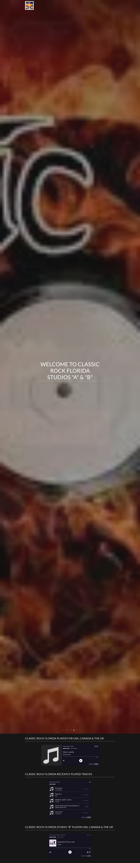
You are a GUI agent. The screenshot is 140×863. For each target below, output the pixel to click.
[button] (63, 730)
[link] (29, 1)
